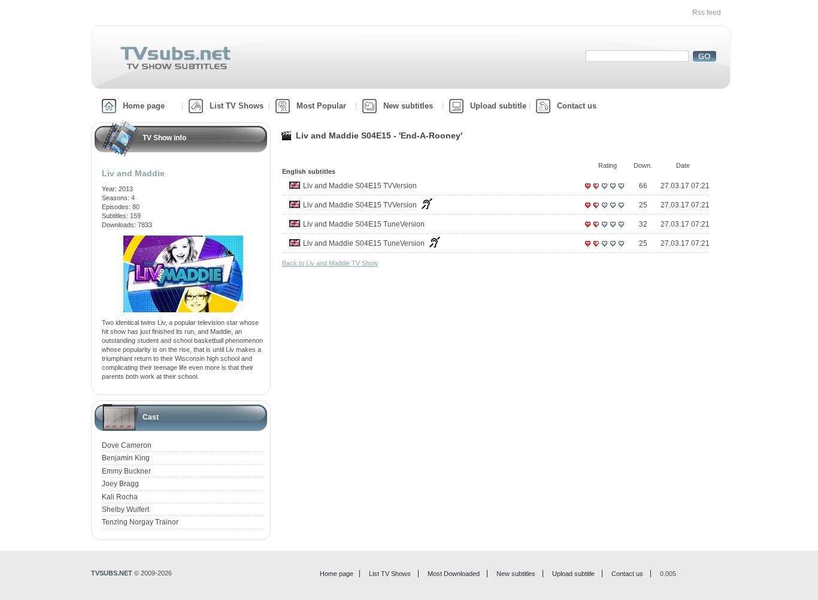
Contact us (576, 105)
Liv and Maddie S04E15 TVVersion (360, 186)
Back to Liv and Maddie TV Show (330, 263)
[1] (587, 190)
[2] (596, 190)
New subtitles (408, 105)
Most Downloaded (454, 573)
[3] (604, 190)
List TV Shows (236, 105)
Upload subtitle (498, 105)
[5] (621, 190)
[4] (612, 190)
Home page (144, 105)
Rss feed (706, 12)
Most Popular (321, 105)
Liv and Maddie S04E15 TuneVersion (364, 224)
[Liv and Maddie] (183, 239)
